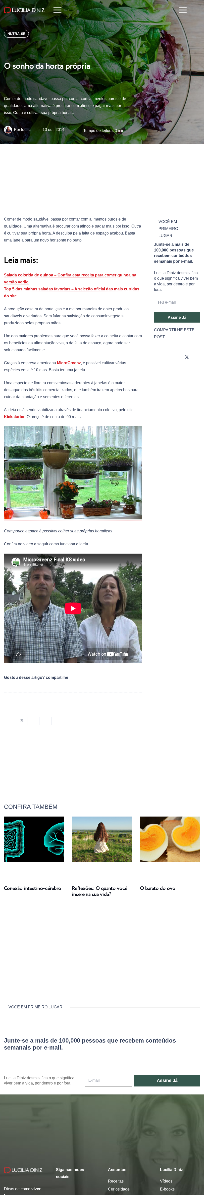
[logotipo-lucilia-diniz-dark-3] (24, 10)
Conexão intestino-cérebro (32, 888)
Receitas (116, 1181)
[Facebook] (173, 357)
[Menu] (57, 10)
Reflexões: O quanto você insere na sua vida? (99, 891)
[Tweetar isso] (22, 721)
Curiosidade (119, 1189)
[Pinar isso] (46, 721)
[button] (196, 10)
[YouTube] (159, 371)
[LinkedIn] (173, 371)
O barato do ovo (157, 888)
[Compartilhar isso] (10, 721)
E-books (167, 1189)
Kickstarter (14, 417)
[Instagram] (159, 357)
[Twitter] (187, 357)
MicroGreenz (69, 363)
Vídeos (166, 1181)
